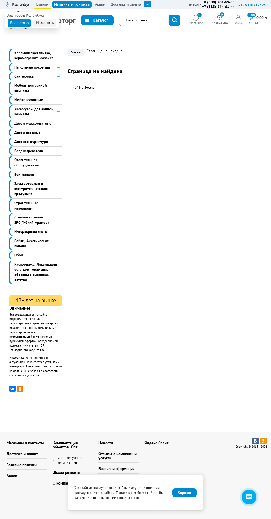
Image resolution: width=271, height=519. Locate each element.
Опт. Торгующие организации (70, 460)
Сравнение (220, 20)
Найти (174, 20)
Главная (76, 52)
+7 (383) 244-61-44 (218, 6)
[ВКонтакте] (12, 389)
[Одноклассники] (20, 389)
